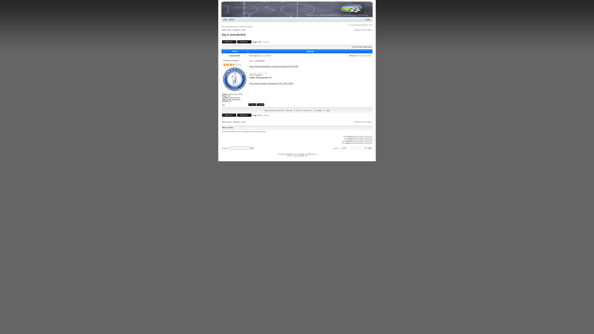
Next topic (368, 47)
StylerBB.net (302, 156)
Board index (226, 30)
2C (230, 101)
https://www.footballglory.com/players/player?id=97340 (273, 66)
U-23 (243, 30)
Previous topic (357, 47)
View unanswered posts (229, 27)
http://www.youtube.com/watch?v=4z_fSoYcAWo (271, 83)
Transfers (236, 30)
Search (231, 19)
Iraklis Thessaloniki (233, 99)
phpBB (289, 154)
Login (368, 19)
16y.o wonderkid (233, 34)
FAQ (225, 19)
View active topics (246, 27)
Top (223, 105)
